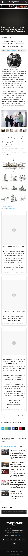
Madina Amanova (17, 323)
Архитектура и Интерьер (15, 10)
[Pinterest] (20, 428)
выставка (15, 422)
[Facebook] (13, 428)
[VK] (9, 428)
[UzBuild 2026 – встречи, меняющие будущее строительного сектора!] (5, 464)
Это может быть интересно (10, 446)
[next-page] (5, 502)
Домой (2, 10)
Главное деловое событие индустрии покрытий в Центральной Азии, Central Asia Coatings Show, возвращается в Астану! (18, 484)
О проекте (7, 551)
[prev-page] (2, 502)
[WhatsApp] (6, 428)
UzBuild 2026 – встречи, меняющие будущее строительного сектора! (17, 464)
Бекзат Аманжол (7, 206)
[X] (16, 428)
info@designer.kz (19, 535)
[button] (2, 2)
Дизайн (7, 10)
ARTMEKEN (11, 208)
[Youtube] (14, 543)
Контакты (21, 551)
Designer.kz (4, 33)
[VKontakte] (19, 539)
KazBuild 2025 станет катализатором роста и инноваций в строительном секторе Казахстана (17, 495)
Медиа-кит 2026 (14, 551)
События (3, 484)
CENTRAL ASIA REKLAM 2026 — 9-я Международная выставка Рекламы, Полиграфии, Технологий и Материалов (18, 473)
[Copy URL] (23, 428)
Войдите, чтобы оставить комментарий (14, 512)
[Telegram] (2, 428)
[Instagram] (7, 539)
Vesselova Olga (17, 272)
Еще (21, 446)
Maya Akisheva (16, 409)
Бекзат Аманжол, (12, 50)
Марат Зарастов (22, 438)
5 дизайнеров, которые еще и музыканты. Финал (7, 439)
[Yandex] (23, 539)
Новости (3, 473)
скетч (19, 422)
